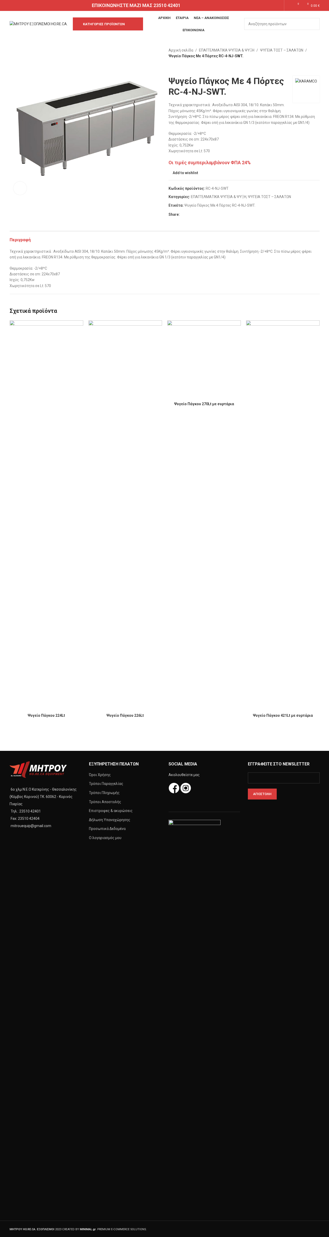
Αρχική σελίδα (181, 50)
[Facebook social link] (271, 5)
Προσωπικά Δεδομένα (107, 829)
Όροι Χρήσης (100, 775)
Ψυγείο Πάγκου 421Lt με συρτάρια (283, 715)
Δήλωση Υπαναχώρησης (109, 820)
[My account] (288, 5)
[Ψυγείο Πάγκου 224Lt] (46, 515)
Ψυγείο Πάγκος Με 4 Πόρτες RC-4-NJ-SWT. (219, 205)
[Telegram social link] (208, 214)
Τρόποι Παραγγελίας (106, 784)
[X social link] (189, 214)
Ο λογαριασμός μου (105, 838)
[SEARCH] (314, 24)
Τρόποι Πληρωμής (104, 793)
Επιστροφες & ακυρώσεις (111, 811)
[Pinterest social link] (195, 214)
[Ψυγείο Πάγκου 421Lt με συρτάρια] (283, 515)
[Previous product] (172, 67)
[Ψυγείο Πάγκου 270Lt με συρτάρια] (204, 359)
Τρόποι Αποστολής (105, 802)
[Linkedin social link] (201, 214)
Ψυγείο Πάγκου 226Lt (125, 715)
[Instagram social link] (278, 5)
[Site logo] (39, 24)
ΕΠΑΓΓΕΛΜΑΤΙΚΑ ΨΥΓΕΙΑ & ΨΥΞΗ (226, 50)
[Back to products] (178, 67)
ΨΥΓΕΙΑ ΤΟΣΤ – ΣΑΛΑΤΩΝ (281, 50)
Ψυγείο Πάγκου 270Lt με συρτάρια (204, 404)
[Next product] (184, 67)
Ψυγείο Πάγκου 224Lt (46, 715)
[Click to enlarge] (20, 188)
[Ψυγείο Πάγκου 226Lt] (125, 515)
